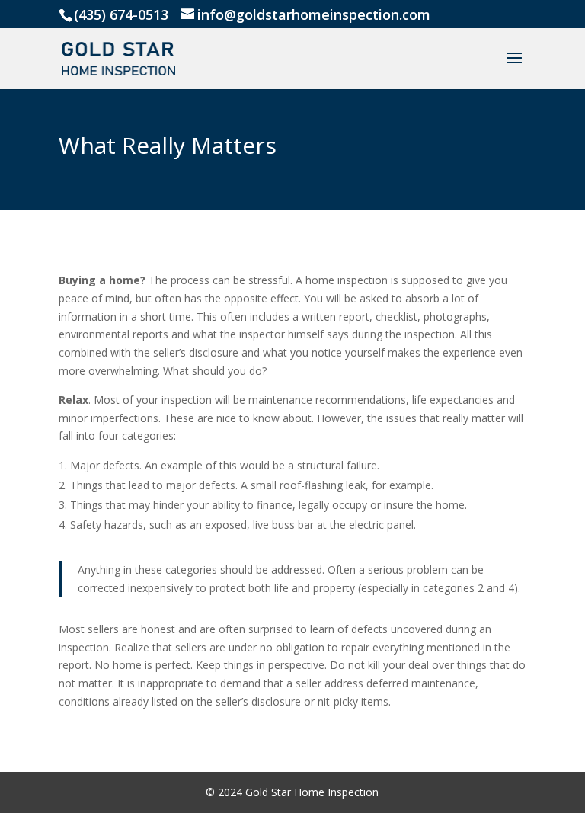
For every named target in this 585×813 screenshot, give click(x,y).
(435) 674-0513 (121, 14)
